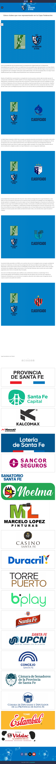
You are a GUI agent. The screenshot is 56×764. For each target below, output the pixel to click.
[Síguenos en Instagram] (27, 1)
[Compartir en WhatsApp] (22, 361)
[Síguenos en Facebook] (25, 1)
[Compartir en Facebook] (25, 361)
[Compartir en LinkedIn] (34, 361)
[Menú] (2, 7)
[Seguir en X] (29, 1)
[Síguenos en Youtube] (31, 1)
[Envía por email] (29, 361)
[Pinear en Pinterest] (31, 361)
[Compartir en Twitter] (27, 361)
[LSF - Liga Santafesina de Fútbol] (28, 7)
